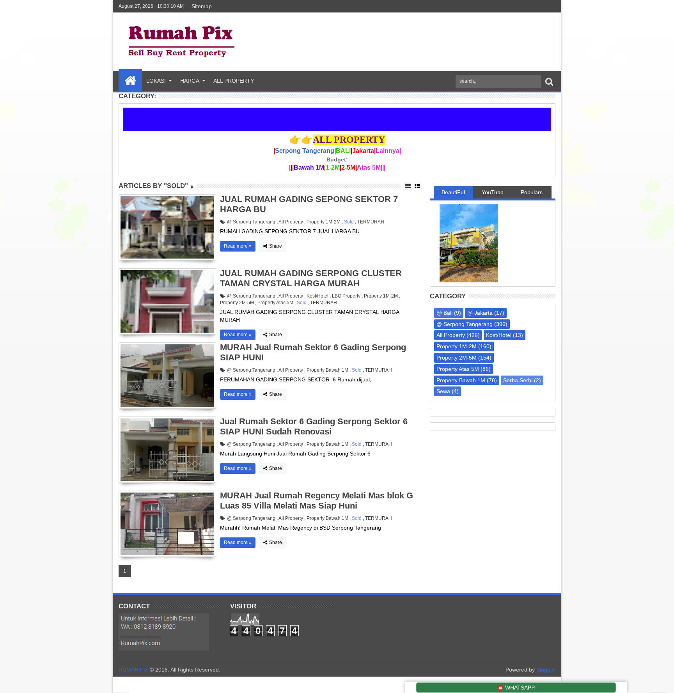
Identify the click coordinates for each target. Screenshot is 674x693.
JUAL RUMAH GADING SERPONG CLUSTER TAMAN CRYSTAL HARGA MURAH (311, 278)
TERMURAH (370, 222)
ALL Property (233, 81)
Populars (532, 192)
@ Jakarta (480, 313)
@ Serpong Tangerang (251, 222)
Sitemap (201, 6)
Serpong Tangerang (304, 150)
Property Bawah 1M (327, 370)
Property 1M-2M (324, 222)
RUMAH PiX (133, 669)
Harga (189, 81)
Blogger (545, 669)
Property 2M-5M (237, 302)
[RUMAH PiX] (130, 80)
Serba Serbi (517, 380)
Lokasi (156, 81)
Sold (349, 222)
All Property (290, 222)
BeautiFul (453, 192)
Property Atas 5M (275, 302)
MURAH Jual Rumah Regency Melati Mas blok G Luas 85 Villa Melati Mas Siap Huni (316, 500)
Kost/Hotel (317, 296)
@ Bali (444, 313)
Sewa (443, 391)
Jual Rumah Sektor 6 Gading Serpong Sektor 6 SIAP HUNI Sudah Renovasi (314, 426)
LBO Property (346, 296)
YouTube (493, 192)
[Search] (549, 81)
